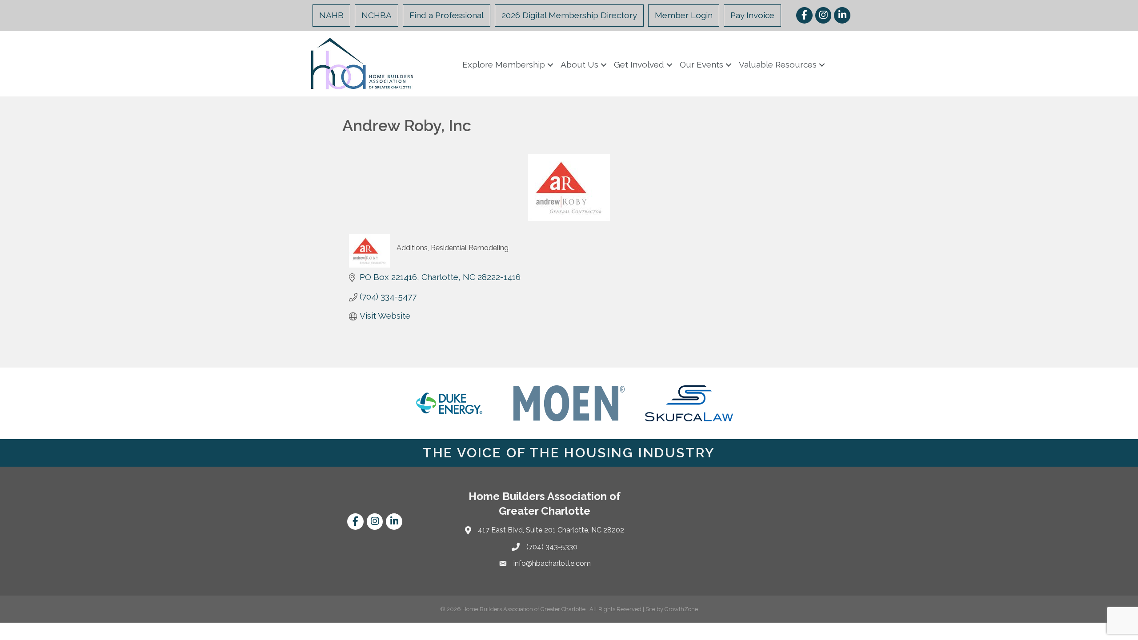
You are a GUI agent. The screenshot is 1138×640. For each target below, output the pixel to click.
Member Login (684, 15)
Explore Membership (503, 64)
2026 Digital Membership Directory (569, 15)
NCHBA (376, 15)
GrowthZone (681, 609)
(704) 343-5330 (551, 547)
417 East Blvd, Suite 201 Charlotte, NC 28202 (551, 530)
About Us (579, 64)
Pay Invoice (752, 15)
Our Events (701, 64)
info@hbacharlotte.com (552, 563)
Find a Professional (446, 15)
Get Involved (639, 64)
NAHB (331, 15)
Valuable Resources (778, 64)
